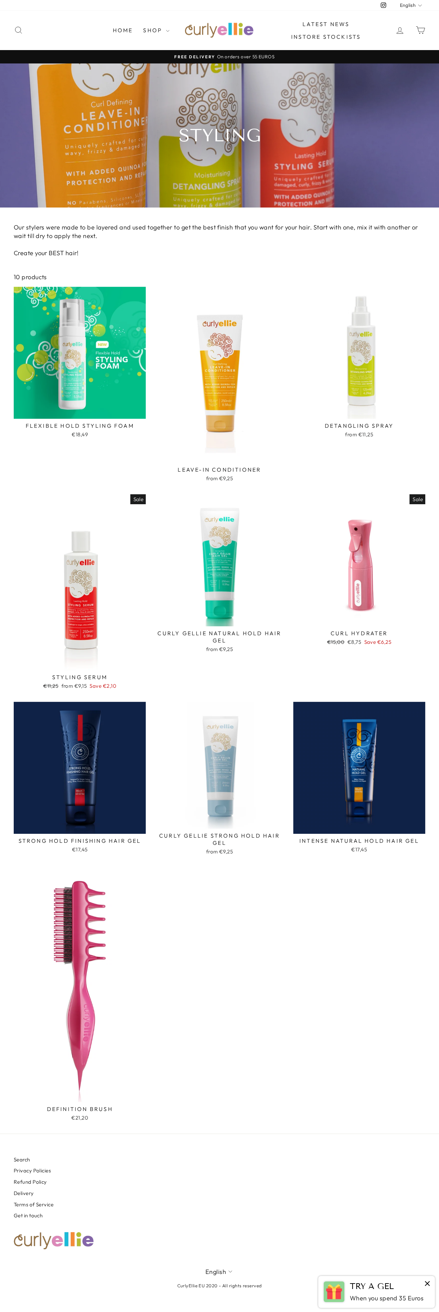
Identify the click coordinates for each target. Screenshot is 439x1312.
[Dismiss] (427, 1284)
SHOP (153, 30)
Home (123, 30)
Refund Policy (30, 1182)
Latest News (325, 24)
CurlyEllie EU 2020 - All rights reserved (219, 1285)
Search (22, 1159)
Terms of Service (34, 1204)
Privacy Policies (32, 1170)
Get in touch (28, 1215)
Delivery (24, 1193)
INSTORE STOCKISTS (326, 36)
